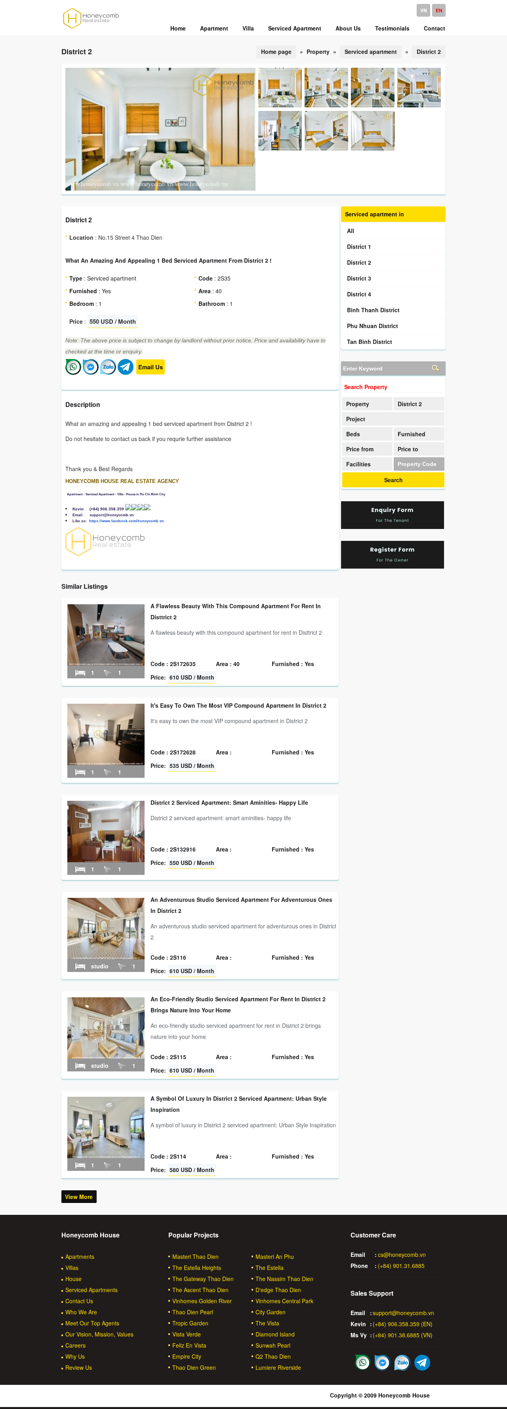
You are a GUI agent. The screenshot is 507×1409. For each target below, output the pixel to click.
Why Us (75, 1356)
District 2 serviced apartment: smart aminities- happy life (229, 802)
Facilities (358, 464)
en (439, 10)
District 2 (429, 51)
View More (79, 1197)
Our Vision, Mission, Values (99, 1334)
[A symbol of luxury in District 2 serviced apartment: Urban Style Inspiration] (106, 1156)
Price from (360, 449)
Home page (276, 51)
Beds (353, 434)
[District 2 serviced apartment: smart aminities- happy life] (106, 860)
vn (423, 10)
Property (357, 404)
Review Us (78, 1367)
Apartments (79, 1256)
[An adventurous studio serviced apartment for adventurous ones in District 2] (106, 957)
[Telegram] (125, 372)
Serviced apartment (371, 51)
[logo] (91, 28)
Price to (408, 449)
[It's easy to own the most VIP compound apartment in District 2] (106, 763)
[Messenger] (91, 372)
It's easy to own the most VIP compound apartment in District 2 (238, 705)
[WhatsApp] (73, 372)
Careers (75, 1345)
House (73, 1279)
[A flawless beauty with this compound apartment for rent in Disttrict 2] (106, 663)
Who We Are (81, 1312)
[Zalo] (108, 372)
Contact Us (79, 1301)
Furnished (411, 434)
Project (355, 419)
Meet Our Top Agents (92, 1323)
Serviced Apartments (91, 1290)
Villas (71, 1268)
